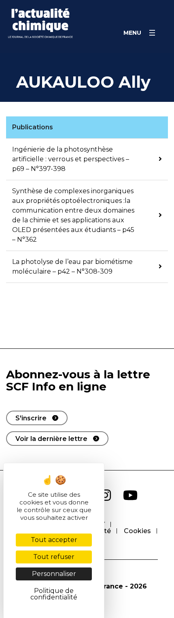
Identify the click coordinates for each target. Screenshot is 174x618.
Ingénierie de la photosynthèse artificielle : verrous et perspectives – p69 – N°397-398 (70, 159)
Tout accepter (54, 540)
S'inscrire (31, 418)
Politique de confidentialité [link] (53, 594)
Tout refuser (53, 557)
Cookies (137, 531)
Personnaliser (54, 574)
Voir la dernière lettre (51, 439)
